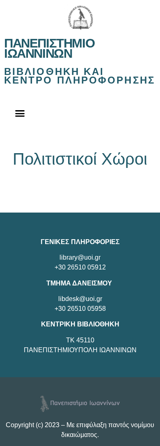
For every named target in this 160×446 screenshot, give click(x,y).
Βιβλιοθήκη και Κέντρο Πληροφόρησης (79, 76)
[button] (20, 113)
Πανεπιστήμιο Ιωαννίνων (49, 48)
